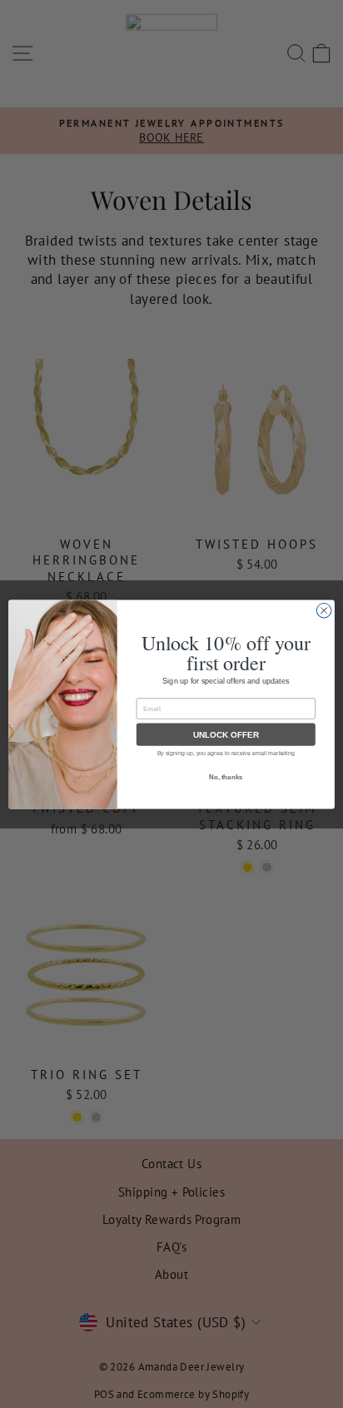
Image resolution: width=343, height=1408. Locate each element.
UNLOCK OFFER (226, 734)
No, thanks (226, 776)
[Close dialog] (323, 610)
